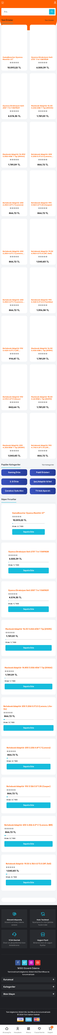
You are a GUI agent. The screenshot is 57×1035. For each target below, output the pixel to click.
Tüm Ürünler (49, 20)
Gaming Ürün (14, 472)
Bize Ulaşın (9, 994)
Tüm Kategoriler (48, 465)
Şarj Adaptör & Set (43, 482)
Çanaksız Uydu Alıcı (14, 491)
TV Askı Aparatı (42, 491)
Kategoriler (9, 987)
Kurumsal (8, 979)
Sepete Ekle (15, 461)
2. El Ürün (14, 482)
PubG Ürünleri (42, 472)
